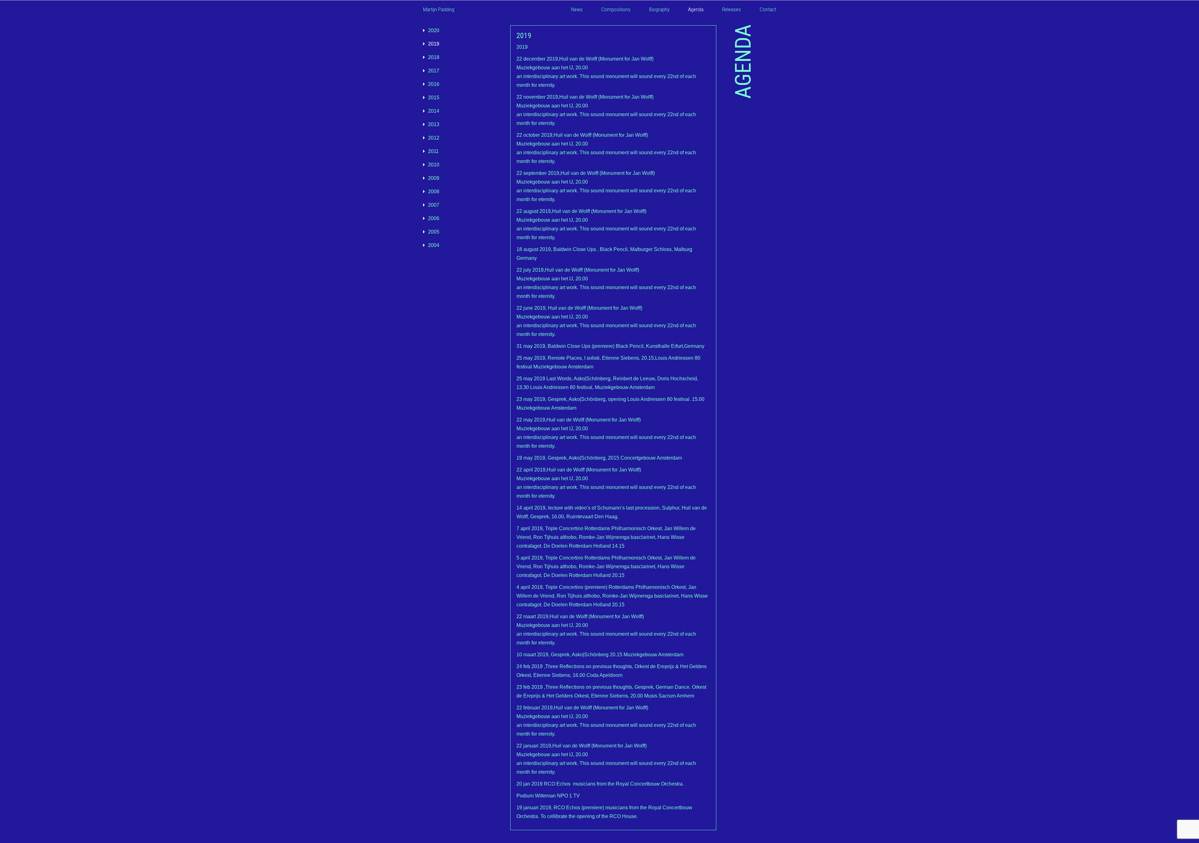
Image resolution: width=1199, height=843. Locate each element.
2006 (433, 218)
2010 (433, 164)
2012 (433, 137)
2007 (433, 205)
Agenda (695, 9)
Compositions (615, 9)
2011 (433, 151)
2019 (433, 44)
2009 (433, 178)
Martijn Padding (438, 9)
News (577, 9)
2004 (433, 245)
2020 (433, 30)
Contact (768, 9)
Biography (659, 9)
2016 (433, 84)
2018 (433, 57)
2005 (433, 231)
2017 (433, 70)
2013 (433, 124)
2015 (433, 97)
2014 (433, 111)
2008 (433, 191)
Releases (731, 9)
